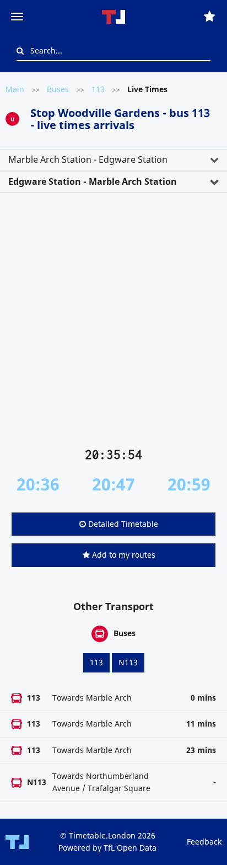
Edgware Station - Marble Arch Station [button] (92, 181)
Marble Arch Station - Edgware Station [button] (87, 159)
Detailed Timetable (122, 524)
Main (15, 89)
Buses (58, 89)
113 (98, 89)
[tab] (113, 159)
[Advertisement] (113, 324)
